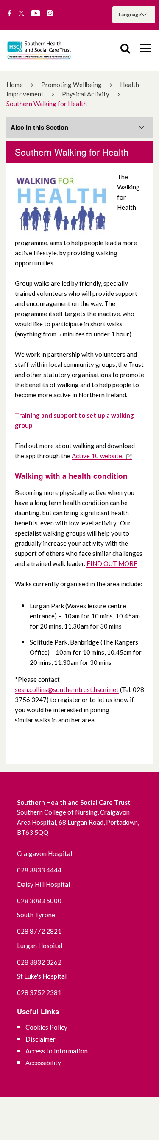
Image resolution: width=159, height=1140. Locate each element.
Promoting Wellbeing (71, 84)
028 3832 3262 (39, 962)
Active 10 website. (97, 455)
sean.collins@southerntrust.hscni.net (67, 689)
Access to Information (56, 1051)
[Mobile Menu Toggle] (145, 47)
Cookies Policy (46, 1027)
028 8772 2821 (39, 931)
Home (14, 84)
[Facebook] (9, 14)
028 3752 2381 (39, 992)
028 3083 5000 (39, 901)
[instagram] (50, 14)
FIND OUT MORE (111, 563)
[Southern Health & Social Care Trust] (46, 50)
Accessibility (43, 1062)
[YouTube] (35, 14)
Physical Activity (85, 94)
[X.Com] (21, 14)
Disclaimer (40, 1039)
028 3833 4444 (39, 870)
